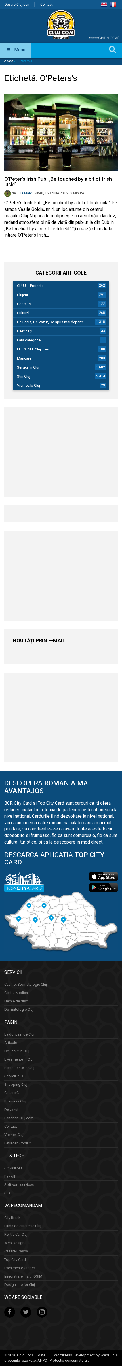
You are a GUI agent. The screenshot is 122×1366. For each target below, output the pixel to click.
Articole (10, 1042)
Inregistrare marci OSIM (23, 1276)
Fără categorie (29, 340)
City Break (12, 1218)
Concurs (24, 304)
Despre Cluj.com (17, 5)
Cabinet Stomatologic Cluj (25, 984)
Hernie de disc (16, 1001)
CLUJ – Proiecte (30, 286)
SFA (7, 1193)
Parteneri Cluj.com (18, 1118)
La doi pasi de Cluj (19, 1034)
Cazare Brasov (16, 1251)
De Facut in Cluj (16, 1051)
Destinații (24, 331)
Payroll (9, 1176)
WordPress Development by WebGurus (86, 1355)
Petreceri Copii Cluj (19, 1143)
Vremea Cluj (14, 1135)
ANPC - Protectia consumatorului (64, 1360)
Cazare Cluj (13, 1093)
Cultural (23, 313)
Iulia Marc (24, 193)
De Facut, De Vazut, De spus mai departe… (51, 322)
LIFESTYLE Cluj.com (33, 349)
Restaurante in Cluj (19, 1068)
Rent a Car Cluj (16, 1234)
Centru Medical (16, 993)
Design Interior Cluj (19, 1284)
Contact (46, 5)
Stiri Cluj (23, 376)
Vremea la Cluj (28, 385)
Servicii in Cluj (28, 367)
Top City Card (15, 1259)
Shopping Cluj (15, 1084)
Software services (19, 1184)
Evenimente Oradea (20, 1268)
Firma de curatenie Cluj (22, 1226)
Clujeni (22, 295)
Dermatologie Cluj (18, 1009)
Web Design (14, 1243)
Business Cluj (15, 1101)
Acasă (8, 61)
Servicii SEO (14, 1168)
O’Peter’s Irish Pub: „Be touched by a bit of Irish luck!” (58, 182)
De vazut (11, 1110)
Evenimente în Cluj (18, 1059)
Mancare (24, 358)
